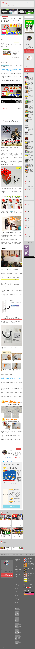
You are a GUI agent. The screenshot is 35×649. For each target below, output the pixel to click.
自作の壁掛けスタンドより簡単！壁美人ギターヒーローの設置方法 (10, 114)
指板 (16, 638)
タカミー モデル (17, 620)
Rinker (15, 301)
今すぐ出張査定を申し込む (12, 506)
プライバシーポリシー (5, 647)
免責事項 (10, 647)
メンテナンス (17, 631)
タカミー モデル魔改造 (30, 187)
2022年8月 (17, 584)
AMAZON (13, 305)
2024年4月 (27, 204)
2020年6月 (27, 218)
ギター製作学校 (17, 613)
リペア (16, 632)
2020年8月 (27, 213)
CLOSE (19, 108)
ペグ (20, 626)
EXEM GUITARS (4, 2)
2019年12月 (28, 232)
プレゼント (17, 626)
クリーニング (17, 614)
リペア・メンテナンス (11, 5)
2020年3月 (27, 225)
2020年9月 (27, 211)
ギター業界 (17, 612)
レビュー (20, 632)
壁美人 (11, 300)
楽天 (17, 305)
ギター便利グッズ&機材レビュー (13, 3)
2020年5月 (27, 220)
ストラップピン (17, 619)
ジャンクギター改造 (28, 184)
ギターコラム (28, 181)
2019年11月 (28, 234)
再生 (16, 637)
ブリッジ (17, 625)
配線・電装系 (28, 198)
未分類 (27, 196)
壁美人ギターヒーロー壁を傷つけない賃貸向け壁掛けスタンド (11, 111)
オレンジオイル (17, 608)
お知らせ (17, 566)
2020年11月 (28, 209)
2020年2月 (27, 227)
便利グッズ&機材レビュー (28, 194)
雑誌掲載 (17, 643)
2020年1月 (17, 598)
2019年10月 (28, 236)
